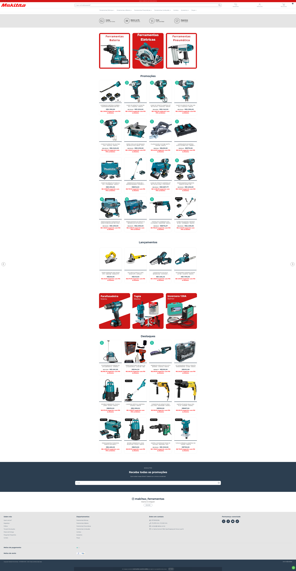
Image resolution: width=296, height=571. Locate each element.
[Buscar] (219, 5)
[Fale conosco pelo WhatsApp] (293, 567)
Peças (193, 10)
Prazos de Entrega (9, 532)
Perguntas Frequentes (10, 535)
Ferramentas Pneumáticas (142, 10)
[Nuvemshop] (287, 561)
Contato (6, 538)
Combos (175, 10)
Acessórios (184, 10)
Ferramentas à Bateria (124, 10)
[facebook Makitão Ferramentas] (4, 1)
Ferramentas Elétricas (106, 10)
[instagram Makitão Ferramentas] (2, 1)
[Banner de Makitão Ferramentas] (114, 51)
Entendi (171, 569)
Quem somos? (8, 520)
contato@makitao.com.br (158, 526)
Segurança (6, 523)
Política (6, 526)
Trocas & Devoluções (9, 529)
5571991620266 (155, 520)
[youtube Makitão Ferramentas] (7, 1)
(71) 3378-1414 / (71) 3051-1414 (159, 523)
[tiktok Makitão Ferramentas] (9, 1)
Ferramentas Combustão (162, 10)
